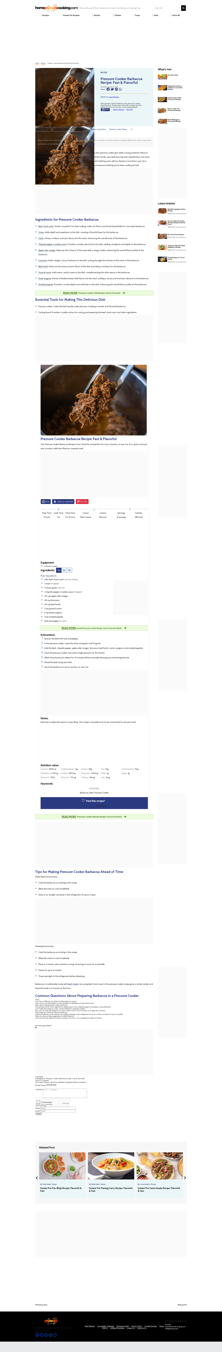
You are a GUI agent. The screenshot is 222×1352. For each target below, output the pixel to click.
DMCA (105, 1328)
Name (37, 1108)
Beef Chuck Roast (43, 129)
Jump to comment (64, 501)
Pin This (83, 501)
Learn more (90, 144)
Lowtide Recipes (151, 1326)
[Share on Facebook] (108, 89)
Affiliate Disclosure (117, 1328)
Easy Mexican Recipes (62, 129)
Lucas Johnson (114, 97)
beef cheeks (73, 984)
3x (69, 570)
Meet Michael (90, 1326)
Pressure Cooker (80, 129)
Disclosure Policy (122, 1326)
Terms (161, 1326)
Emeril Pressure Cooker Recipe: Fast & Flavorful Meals (99, 628)
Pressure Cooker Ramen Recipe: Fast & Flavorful (99, 816)
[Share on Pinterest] (116, 89)
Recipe (43, 63)
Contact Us (131, 1328)
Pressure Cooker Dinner (118, 129)
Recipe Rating (40, 1085)
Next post (181, 1305)
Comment (38, 1089)
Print (106, 109)
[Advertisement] (111, 38)
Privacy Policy (137, 1326)
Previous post (42, 1305)
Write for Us (141, 1328)
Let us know (91, 806)
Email (37, 1111)
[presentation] (37, 1178)
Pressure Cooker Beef (98, 129)
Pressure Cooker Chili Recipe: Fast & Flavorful (99, 293)
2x (64, 570)
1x (58, 570)
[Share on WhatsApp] (120, 89)
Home (37, 63)
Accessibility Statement (105, 1326)
